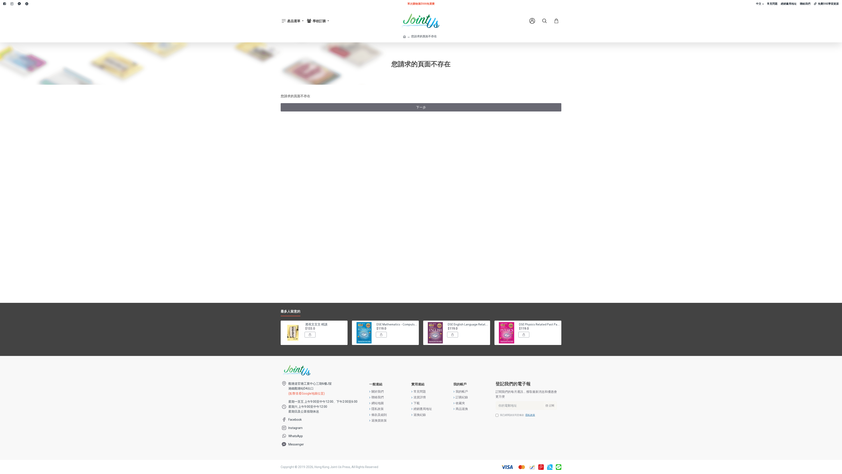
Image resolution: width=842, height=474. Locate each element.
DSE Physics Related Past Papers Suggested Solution (539, 324)
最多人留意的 (290, 311)
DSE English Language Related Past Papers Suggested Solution (468, 324)
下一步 (421, 107)
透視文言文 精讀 (316, 324)
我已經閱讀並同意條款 (517, 415)
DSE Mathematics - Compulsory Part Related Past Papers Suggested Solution (396, 324)
